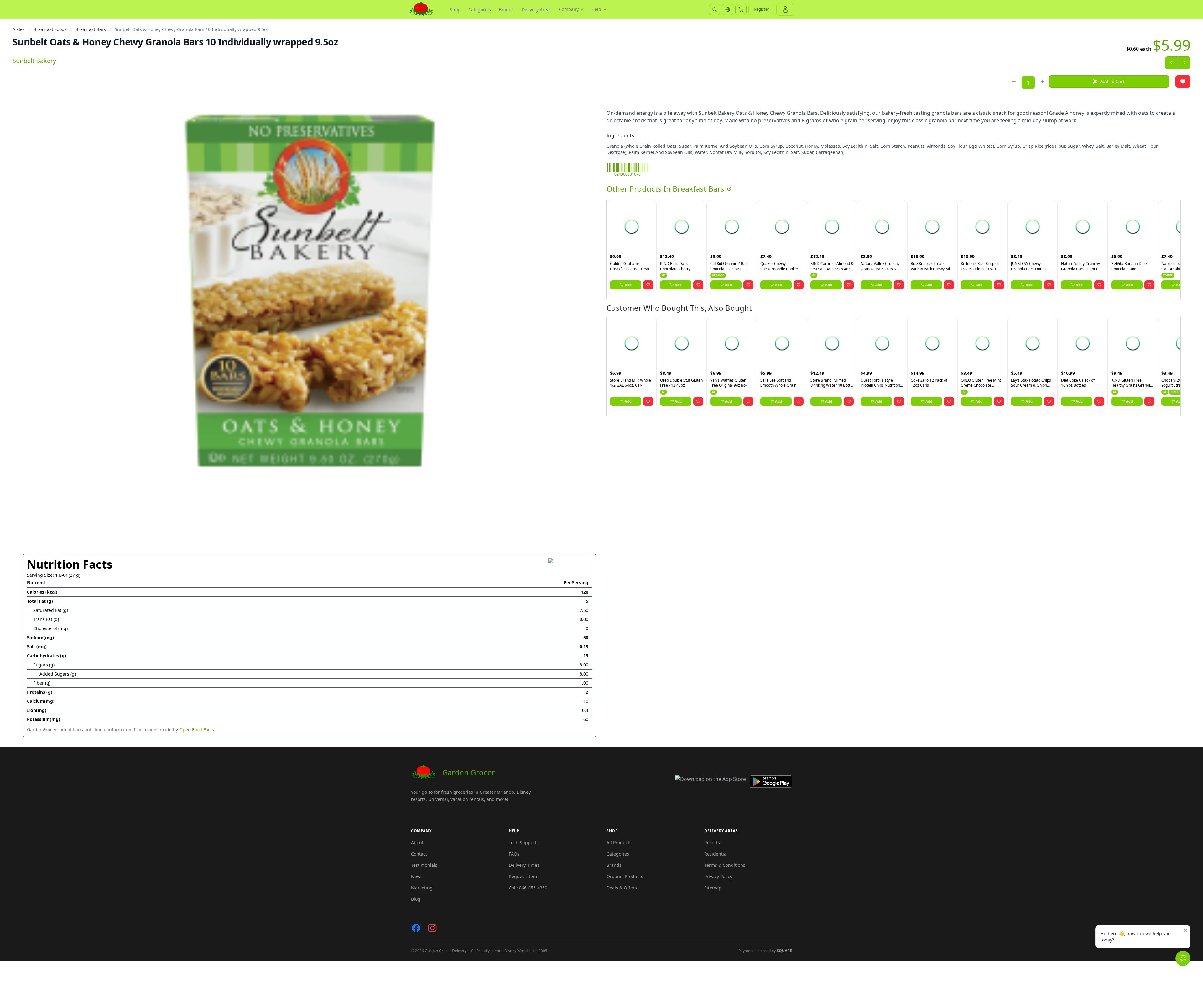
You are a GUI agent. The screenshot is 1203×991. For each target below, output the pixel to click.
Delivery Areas (537, 10)
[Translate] (727, 9)
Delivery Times (524, 865)
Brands (506, 10)
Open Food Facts (196, 730)
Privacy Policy (718, 876)
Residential (716, 854)
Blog (415, 899)
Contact (419, 854)
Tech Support (523, 842)
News (417, 876)
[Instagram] (432, 928)
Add (628, 284)
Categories (479, 10)
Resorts (712, 842)
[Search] (714, 9)
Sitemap (712, 888)
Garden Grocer (468, 772)
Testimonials (424, 865)
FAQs (514, 854)
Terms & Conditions (724, 865)
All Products (619, 842)
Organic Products (625, 876)
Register (761, 9)
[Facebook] (416, 928)
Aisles (19, 29)
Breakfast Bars (91, 29)
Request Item (523, 876)
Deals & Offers (622, 888)
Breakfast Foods (50, 29)
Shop (455, 10)
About (417, 842)
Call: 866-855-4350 (528, 888)
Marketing (422, 888)
